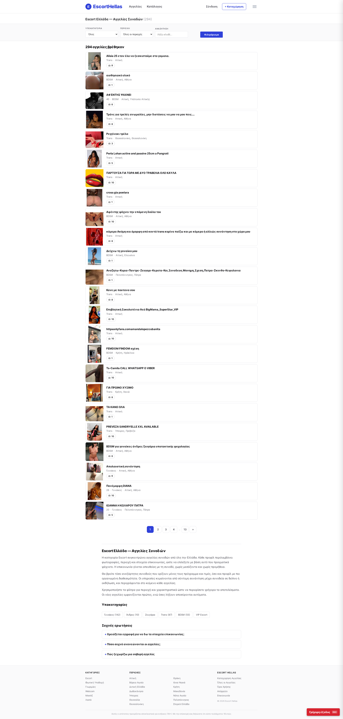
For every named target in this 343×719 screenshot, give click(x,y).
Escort (88, 678)
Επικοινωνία (223, 695)
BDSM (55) (184, 614)
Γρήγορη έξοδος (322, 712)
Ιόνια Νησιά (179, 682)
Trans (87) (166, 614)
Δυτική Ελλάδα (137, 686)
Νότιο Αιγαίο (179, 695)
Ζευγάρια (150, 614)
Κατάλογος (154, 6)
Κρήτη (176, 686)
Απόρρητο (222, 691)
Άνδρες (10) (132, 614)
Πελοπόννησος (181, 699)
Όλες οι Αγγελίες (226, 682)
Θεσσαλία (134, 699)
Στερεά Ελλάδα (181, 704)
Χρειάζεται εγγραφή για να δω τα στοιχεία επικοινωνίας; (145, 634)
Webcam (90, 691)
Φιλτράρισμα (211, 34)
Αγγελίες (135, 6)
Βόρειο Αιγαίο (136, 682)
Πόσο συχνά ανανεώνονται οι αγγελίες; (134, 644)
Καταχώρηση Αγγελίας (229, 678)
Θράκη (176, 678)
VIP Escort (201, 614)
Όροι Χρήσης (224, 686)
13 (185, 529)
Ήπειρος (133, 695)
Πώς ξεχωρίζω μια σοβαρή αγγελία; (131, 654)
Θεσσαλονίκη (136, 704)
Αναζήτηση (161, 28)
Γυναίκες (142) (112, 614)
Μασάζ (89, 695)
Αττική (132, 678)
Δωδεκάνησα (136, 691)
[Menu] (255, 6)
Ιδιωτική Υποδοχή (94, 682)
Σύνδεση (211, 6)
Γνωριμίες (90, 686)
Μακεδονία (179, 691)
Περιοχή (125, 28)
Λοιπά (88, 699)
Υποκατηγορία (93, 28)
